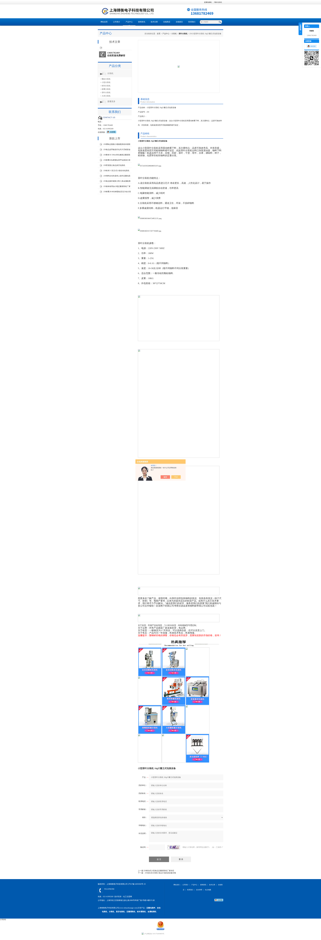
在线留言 (179, 22)
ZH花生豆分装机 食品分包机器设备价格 (160, 873)
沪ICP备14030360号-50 (137, 884)
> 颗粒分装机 (105, 79)
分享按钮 (3, 919)
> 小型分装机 (105, 82)
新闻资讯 (141, 22)
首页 (158, 34)
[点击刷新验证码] (173, 847)
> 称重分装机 (105, 89)
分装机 (174, 34)
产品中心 (129, 22)
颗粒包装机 (218, 2)
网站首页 (104, 22)
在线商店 (166, 22)
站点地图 (208, 890)
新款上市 (114, 138)
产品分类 (115, 66)
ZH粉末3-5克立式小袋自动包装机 (116, 171)
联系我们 (191, 22)
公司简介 (116, 22)
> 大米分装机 (105, 96)
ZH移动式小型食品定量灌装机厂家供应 (159, 871)
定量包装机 (208, 2)
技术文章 (154, 22)
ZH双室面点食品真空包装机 (114, 165)
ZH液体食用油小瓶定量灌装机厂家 (116, 186)
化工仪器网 (127, 897)
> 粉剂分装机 (105, 86)
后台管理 (199, 890)
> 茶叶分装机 (105, 92)
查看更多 (111, 101)
